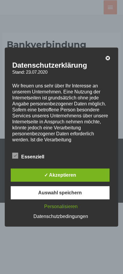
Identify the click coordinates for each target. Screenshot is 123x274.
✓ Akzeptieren (60, 175)
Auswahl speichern (60, 192)
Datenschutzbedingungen (60, 216)
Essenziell (32, 156)
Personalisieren (61, 206)
